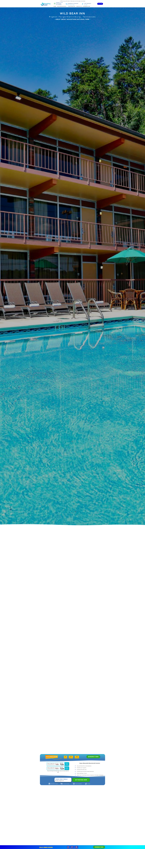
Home (55, 6)
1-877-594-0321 (87, 3)
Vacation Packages (61, 6)
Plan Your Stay (71, 6)
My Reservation (86, 6)
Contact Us (79, 6)
